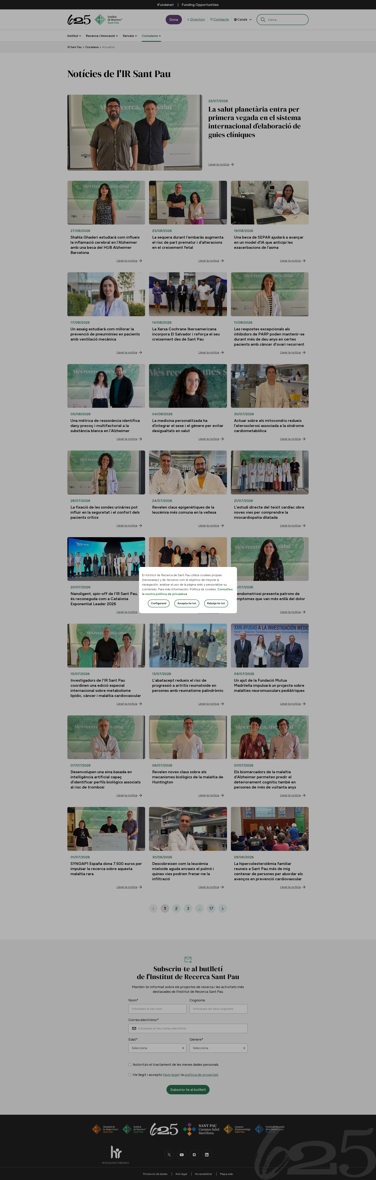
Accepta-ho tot (186, 603)
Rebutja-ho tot (216, 603)
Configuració (158, 603)
